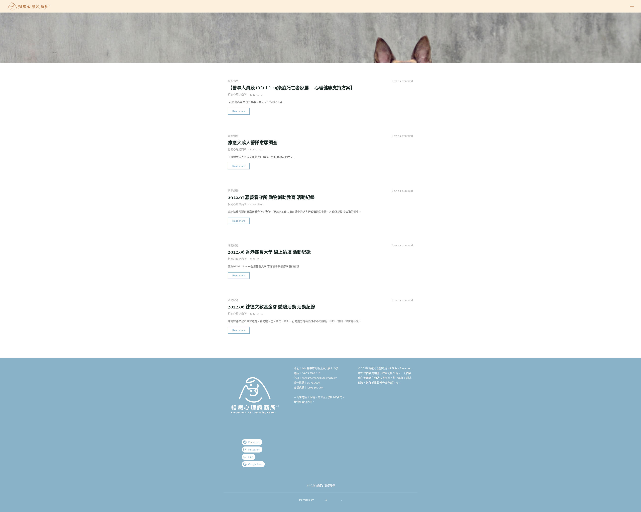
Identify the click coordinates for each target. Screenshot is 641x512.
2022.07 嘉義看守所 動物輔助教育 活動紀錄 (271, 197)
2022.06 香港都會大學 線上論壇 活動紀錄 (269, 252)
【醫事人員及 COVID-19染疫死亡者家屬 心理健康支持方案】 (291, 88)
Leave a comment (402, 81)
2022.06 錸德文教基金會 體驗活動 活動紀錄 (271, 307)
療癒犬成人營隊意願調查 (252, 142)
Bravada (319, 499)
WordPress (334, 499)
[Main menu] (631, 6)
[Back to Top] (628, 499)
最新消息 (233, 81)
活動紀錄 (233, 190)
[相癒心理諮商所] (29, 6)
